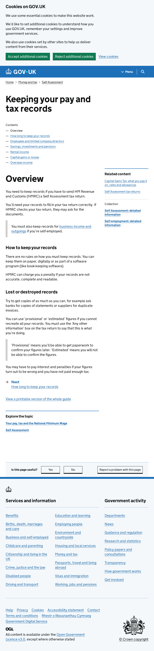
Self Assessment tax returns (122, 191)
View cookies (109, 56)
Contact (93, 610)
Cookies (38, 610)
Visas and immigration (71, 576)
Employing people (68, 524)
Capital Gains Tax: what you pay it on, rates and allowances (126, 183)
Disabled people (18, 576)
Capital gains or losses (24, 157)
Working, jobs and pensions (76, 584)
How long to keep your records (30, 136)
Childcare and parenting (24, 546)
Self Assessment (52, 82)
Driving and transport (22, 584)
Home (10, 82)
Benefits (12, 515)
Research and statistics (123, 541)
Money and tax (27, 82)
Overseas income (21, 162)
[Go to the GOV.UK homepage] (21, 71)
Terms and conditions (22, 615)
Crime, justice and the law (25, 567)
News (109, 524)
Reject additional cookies (74, 56)
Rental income (19, 152)
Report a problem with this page (120, 469)
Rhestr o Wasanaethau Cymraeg (66, 615)
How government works (123, 571)
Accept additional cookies (28, 56)
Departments (115, 515)
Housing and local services (75, 546)
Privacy (22, 610)
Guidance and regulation (123, 532)
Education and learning (72, 515)
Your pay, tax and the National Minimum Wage (36, 423)
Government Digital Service (26, 621)
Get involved (114, 579)
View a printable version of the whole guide (38, 399)
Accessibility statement (66, 610)
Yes (54, 469)
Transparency (115, 562)
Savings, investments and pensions (33, 146)
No (76, 469)
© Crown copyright (133, 639)
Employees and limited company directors (37, 141)
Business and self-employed (27, 537)
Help (9, 610)
